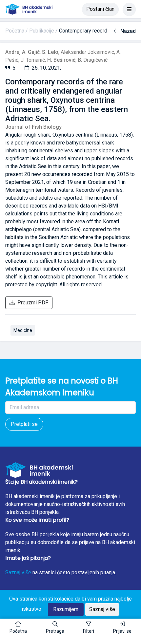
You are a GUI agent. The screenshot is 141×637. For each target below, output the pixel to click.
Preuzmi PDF (32, 302)
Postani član (100, 9)
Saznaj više (18, 572)
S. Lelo (50, 52)
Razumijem (65, 609)
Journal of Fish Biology (33, 127)
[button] (55, 628)
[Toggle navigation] (129, 9)
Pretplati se (24, 424)
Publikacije (41, 31)
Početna (14, 31)
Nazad (128, 31)
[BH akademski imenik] (28, 9)
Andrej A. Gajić (22, 52)
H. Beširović (61, 60)
